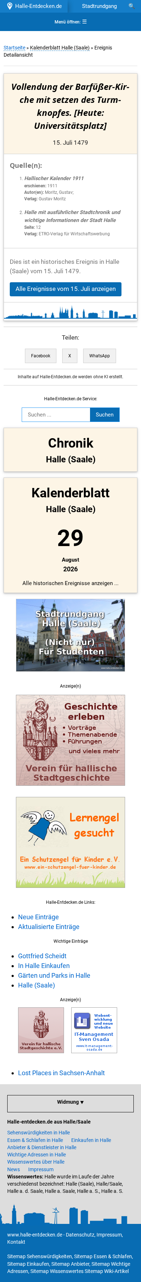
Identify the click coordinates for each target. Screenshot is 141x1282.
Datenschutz (80, 1235)
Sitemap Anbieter (70, 1264)
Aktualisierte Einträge (49, 926)
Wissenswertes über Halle (35, 1162)
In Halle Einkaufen (44, 965)
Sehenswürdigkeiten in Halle (38, 1132)
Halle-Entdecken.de (37, 6)
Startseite (14, 48)
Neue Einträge (38, 917)
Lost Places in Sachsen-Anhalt (61, 1073)
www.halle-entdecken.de (34, 1235)
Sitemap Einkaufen (28, 1264)
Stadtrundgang (99, 6)
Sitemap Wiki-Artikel (107, 1271)
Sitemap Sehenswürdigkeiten (39, 1256)
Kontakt (16, 1242)
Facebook (40, 355)
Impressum (41, 1169)
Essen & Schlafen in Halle (35, 1140)
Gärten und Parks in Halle (54, 975)
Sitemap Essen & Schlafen (103, 1256)
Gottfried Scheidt (42, 956)
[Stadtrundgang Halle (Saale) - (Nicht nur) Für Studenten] (70, 675)
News (13, 1169)
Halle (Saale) (36, 985)
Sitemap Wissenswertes (57, 1271)
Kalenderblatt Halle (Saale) (60, 48)
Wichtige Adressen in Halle (36, 1154)
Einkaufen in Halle (91, 1140)
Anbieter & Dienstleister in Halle (41, 1147)
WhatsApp (99, 355)
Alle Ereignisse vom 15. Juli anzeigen (66, 288)
